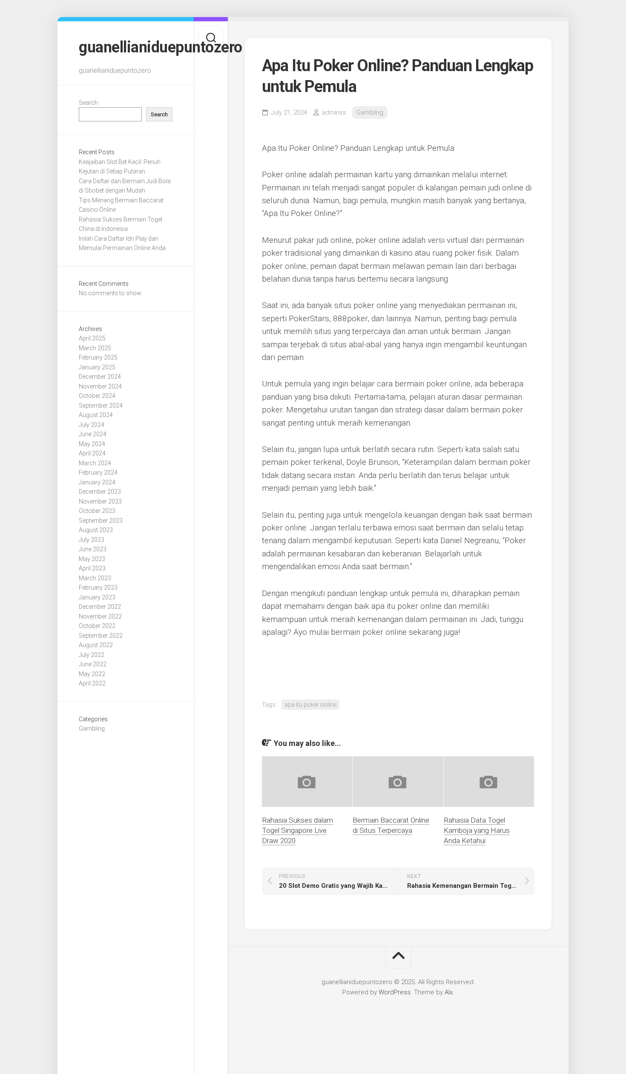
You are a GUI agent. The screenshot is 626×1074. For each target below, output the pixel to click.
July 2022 (91, 654)
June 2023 (92, 549)
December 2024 (100, 376)
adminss (334, 112)
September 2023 (101, 520)
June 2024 (92, 434)
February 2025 (98, 357)
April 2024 (92, 453)
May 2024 (92, 444)
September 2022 (101, 635)
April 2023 (92, 568)
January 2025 (97, 367)
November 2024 (100, 386)
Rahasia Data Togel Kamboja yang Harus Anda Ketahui (477, 830)
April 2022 (92, 683)
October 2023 (97, 510)
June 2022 (92, 664)
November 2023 (100, 501)
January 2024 (97, 482)
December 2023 (100, 491)
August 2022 (96, 645)
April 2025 (92, 338)
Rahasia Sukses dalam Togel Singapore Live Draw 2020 (297, 830)
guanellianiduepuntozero (125, 47)
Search (88, 102)
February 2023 (98, 587)
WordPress (395, 992)
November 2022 (100, 616)
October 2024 (97, 395)
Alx (449, 992)
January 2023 (97, 597)
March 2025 (95, 348)
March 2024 (95, 463)
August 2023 (96, 530)
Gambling (92, 728)
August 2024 (96, 415)
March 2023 (95, 578)
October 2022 (97, 625)
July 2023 (91, 539)
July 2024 (91, 424)
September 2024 (101, 405)
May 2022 (92, 674)
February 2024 (98, 472)
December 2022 (100, 606)
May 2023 (92, 559)
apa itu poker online (310, 704)
